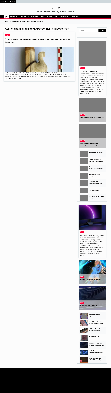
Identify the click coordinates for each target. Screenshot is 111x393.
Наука (43, 16)
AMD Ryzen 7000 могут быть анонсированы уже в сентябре (96, 322)
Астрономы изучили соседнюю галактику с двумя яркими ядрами (90, 144)
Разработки (34, 16)
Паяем (56, 7)
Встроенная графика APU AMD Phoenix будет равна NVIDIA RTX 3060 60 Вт (96, 359)
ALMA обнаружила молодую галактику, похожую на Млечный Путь (95, 175)
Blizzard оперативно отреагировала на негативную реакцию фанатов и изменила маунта (95, 315)
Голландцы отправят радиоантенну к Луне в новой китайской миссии (96, 160)
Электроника (14, 16)
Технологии (25, 16)
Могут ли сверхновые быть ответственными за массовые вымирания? (96, 167)
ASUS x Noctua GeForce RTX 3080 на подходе (95, 329)
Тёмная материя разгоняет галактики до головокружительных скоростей (92, 72)
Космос (49, 16)
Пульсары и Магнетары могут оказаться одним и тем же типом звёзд (96, 153)
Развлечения (64, 16)
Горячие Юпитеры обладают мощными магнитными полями (95, 182)
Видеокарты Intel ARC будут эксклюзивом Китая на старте (89, 306)
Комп (55, 16)
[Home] (6, 16)
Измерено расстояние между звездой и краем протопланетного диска (92, 118)
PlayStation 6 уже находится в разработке (96, 351)
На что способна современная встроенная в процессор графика (96, 337)
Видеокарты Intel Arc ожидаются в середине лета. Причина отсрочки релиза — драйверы (96, 344)
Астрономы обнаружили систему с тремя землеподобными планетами (96, 189)
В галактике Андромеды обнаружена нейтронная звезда (96, 197)
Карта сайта (74, 16)
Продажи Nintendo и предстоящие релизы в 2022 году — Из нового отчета (91, 280)
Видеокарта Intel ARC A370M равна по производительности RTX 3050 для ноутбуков (92, 236)
